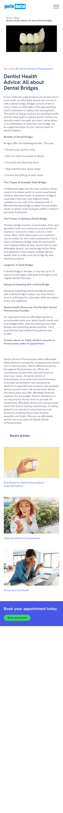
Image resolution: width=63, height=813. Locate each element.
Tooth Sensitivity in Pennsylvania (22, 538)
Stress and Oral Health (16, 590)
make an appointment (32, 343)
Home (9, 17)
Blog (16, 17)
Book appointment (17, 617)
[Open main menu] (56, 6)
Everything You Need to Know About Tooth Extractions (24, 484)
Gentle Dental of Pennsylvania (36, 68)
